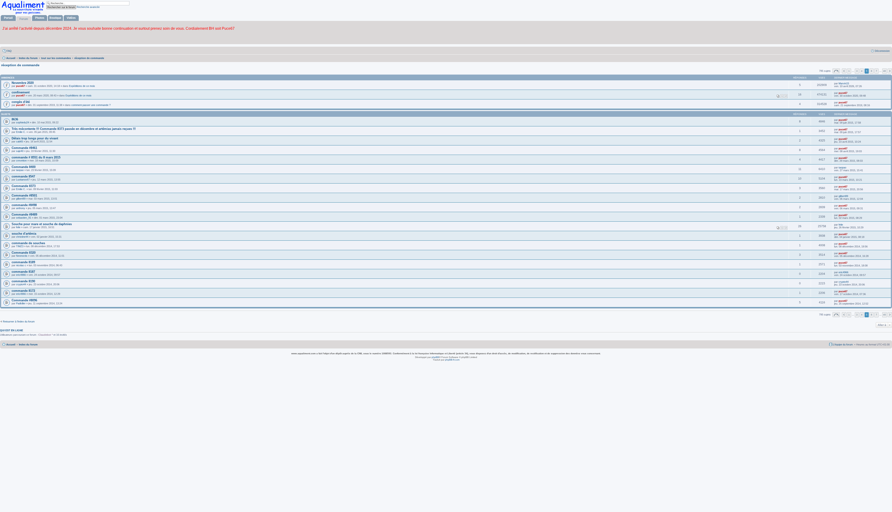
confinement (21, 92)
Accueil (10, 344)
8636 (15, 119)
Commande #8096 (24, 300)
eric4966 (21, 274)
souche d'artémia (24, 233)
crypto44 (21, 284)
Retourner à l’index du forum (19, 321)
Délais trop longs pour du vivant (35, 138)
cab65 (19, 141)
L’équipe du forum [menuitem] (843, 344)
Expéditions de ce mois (82, 86)
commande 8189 (23, 262)
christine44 (22, 236)
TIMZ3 (19, 246)
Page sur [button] (836, 71)
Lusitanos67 (23, 179)
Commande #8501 (24, 195)
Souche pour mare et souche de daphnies (42, 224)
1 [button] (849, 71)
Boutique (55, 18)
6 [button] (871, 71)
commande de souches (28, 243)
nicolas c (21, 265)
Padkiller (21, 303)
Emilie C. (21, 132)
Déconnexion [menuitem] (882, 50)
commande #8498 (24, 205)
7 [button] (876, 71)
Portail (8, 18)
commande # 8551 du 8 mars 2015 (36, 157)
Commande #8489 (24, 214)
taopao (20, 170)
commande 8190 (23, 281)
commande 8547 (23, 176)
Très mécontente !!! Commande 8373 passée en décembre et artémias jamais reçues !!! (74, 129)
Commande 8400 (24, 167)
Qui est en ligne (11, 330)
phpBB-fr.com (452, 359)
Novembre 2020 (23, 83)
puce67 (20, 86)
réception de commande (20, 65)
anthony (20, 208)
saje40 (19, 151)
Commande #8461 (24, 148)
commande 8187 (23, 271)
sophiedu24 (22, 122)
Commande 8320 (24, 252)
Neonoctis (21, 255)
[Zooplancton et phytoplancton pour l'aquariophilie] (24, 14)
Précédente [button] (844, 71)
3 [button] (857, 71)
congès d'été (21, 102)
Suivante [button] (890, 71)
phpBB (435, 357)
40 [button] (884, 71)
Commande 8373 (24, 186)
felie (18, 227)
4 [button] (861, 71)
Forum (24, 19)
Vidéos (71, 18)
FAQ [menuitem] (9, 50)
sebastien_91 (23, 217)
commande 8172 (23, 290)
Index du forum (28, 344)
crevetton (21, 160)
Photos (39, 18)
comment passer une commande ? (91, 105)
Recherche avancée (88, 7)
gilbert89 (21, 198)
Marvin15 (844, 83)
